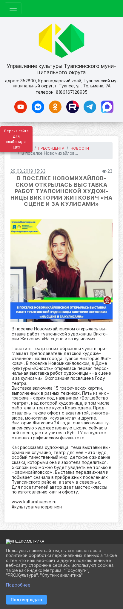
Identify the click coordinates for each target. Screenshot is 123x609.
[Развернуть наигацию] (13, 8)
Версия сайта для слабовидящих (16, 139)
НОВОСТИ (79, 148)
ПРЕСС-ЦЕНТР (51, 148)
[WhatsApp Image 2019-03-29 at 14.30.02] (61, 270)
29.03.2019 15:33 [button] (28, 171)
